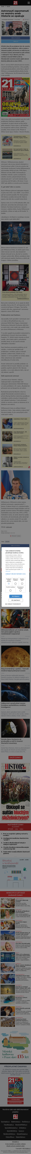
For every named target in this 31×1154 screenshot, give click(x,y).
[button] (16, 574)
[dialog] (15, 577)
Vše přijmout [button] (16, 596)
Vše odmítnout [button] (15, 600)
